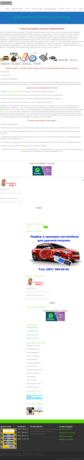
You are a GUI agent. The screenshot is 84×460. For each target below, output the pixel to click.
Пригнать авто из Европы (33, 373)
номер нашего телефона (14, 91)
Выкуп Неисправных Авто (33, 349)
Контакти (61, 9)
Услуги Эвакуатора (31, 376)
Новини (81, 9)
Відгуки (68, 9)
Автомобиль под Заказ (32, 387)
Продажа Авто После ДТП (33, 345)
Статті (74, 9)
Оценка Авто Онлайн (32, 380)
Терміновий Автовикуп (50, 9)
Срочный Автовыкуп (32, 366)
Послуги (27, 9)
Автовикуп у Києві (37, 9)
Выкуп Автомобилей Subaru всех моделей (41, 431)
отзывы (23, 149)
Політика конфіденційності (77, 458)
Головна (7, 9)
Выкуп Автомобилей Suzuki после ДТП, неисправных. (44, 429)
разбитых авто (4, 111)
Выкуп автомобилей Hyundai (38, 434)
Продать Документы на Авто (34, 383)
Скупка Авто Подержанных (33, 356)
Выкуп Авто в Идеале (32, 359)
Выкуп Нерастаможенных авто (34, 369)
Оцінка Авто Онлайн (17, 9)
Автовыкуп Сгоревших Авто (34, 363)
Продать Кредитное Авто (33, 352)
